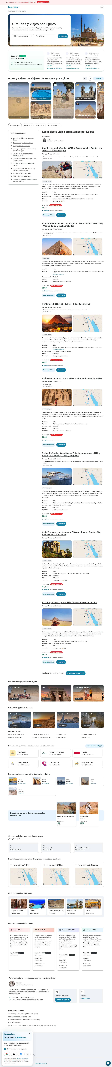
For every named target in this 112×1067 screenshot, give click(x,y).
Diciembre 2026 (63, 955)
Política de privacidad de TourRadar (17, 1060)
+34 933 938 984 (85, 998)
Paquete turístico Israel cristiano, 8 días (19, 1016)
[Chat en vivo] (108, 1063)
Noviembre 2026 (39, 963)
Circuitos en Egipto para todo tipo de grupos (23, 164)
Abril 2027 (86, 958)
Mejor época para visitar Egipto (22, 176)
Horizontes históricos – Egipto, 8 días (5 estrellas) (92, 68)
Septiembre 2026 (40, 953)
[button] (73, 210)
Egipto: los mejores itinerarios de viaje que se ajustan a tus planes (24, 169)
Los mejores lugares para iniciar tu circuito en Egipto (23, 154)
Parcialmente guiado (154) (88, 734)
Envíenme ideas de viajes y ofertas (17, 1049)
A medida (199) (61, 734)
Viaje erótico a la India (14, 1022)
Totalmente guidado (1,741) (40, 734)
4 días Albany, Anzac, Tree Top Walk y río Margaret (23, 1013)
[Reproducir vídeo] (18, 100)
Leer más (49, 65)
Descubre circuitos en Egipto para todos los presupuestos (24, 159)
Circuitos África (14, 11)
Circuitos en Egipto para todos (22, 173)
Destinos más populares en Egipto (23, 143)
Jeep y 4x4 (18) (85, 737)
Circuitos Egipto (22, 11)
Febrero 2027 (63, 965)
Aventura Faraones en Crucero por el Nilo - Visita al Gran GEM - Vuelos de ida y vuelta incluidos (74, 68)
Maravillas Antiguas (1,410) (16, 734)
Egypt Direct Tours (57, 580)
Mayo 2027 (86, 963)
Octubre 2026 (38, 958)
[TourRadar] (14, 7)
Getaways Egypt (57, 648)
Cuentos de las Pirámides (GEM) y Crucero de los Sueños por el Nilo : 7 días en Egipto (54, 68)
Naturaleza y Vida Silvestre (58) (41, 737)
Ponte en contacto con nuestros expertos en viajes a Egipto (25, 180)
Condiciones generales (41, 1063)
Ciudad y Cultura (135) (14, 737)
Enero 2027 (62, 960)
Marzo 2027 (86, 953)
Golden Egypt (56, 201)
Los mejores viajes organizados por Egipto (23, 139)
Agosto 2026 (14, 953)
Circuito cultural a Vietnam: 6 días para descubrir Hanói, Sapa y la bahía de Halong (32, 1025)
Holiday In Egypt (57, 356)
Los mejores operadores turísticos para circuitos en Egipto (24, 149)
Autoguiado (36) (61, 737)
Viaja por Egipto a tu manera (21, 146)
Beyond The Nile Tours (59, 281)
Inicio (9, 11)
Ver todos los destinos (58, 274)
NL (33, 1054)
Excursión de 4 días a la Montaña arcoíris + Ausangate (24, 1019)
